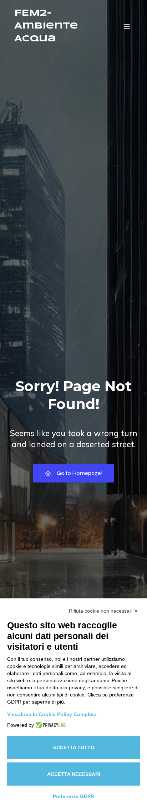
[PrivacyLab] (50, 725)
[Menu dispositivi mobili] (127, 26)
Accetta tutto (74, 747)
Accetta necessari (73, 774)
